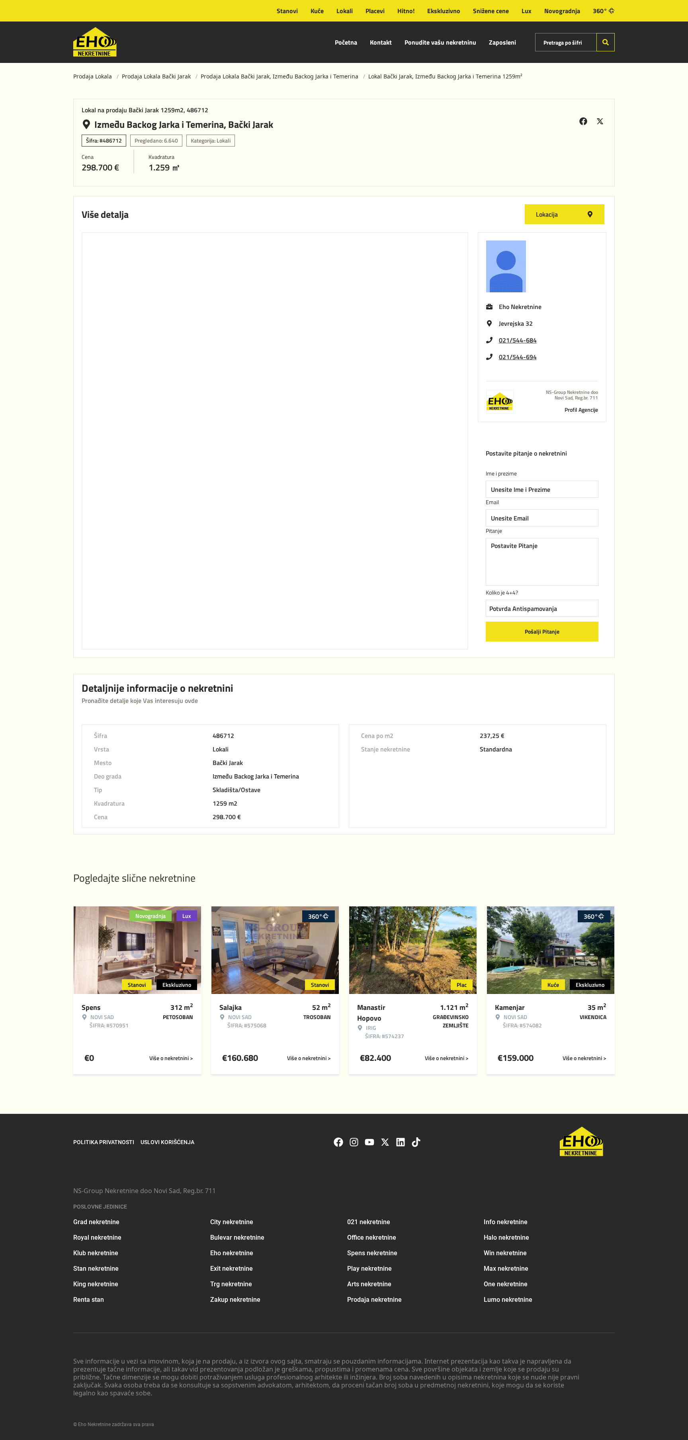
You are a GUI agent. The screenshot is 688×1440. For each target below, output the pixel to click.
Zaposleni (502, 42)
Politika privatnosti (103, 1142)
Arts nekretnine (369, 1284)
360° (600, 11)
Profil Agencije (581, 409)
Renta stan (88, 1299)
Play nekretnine (369, 1268)
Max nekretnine (506, 1268)
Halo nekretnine (506, 1237)
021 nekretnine (368, 1222)
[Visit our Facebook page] (338, 1142)
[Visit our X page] (385, 1142)
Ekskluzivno (443, 11)
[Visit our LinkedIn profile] (400, 1142)
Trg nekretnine (231, 1284)
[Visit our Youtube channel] (369, 1142)
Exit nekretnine (231, 1268)
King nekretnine (95, 1284)
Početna (346, 42)
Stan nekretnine (96, 1268)
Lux (527, 11)
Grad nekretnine (96, 1222)
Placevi (375, 11)
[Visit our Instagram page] (354, 1142)
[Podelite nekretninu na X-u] (601, 121)
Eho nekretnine (231, 1253)
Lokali (344, 11)
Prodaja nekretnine (374, 1299)
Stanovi (287, 11)
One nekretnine (506, 1284)
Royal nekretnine (97, 1237)
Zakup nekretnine (235, 1299)
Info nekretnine (506, 1222)
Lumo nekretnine (508, 1299)
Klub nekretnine (95, 1253)
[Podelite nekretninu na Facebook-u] (584, 121)
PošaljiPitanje (542, 631)
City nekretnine (231, 1222)
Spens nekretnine (372, 1253)
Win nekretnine (505, 1253)
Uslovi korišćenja (167, 1142)
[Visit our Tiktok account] (416, 1142)
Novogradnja (562, 11)
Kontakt (381, 42)
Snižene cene (491, 11)
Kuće (317, 11)
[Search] (605, 42)
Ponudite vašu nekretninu (440, 42)
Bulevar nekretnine (237, 1237)
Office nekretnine (371, 1237)
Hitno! (405, 11)
